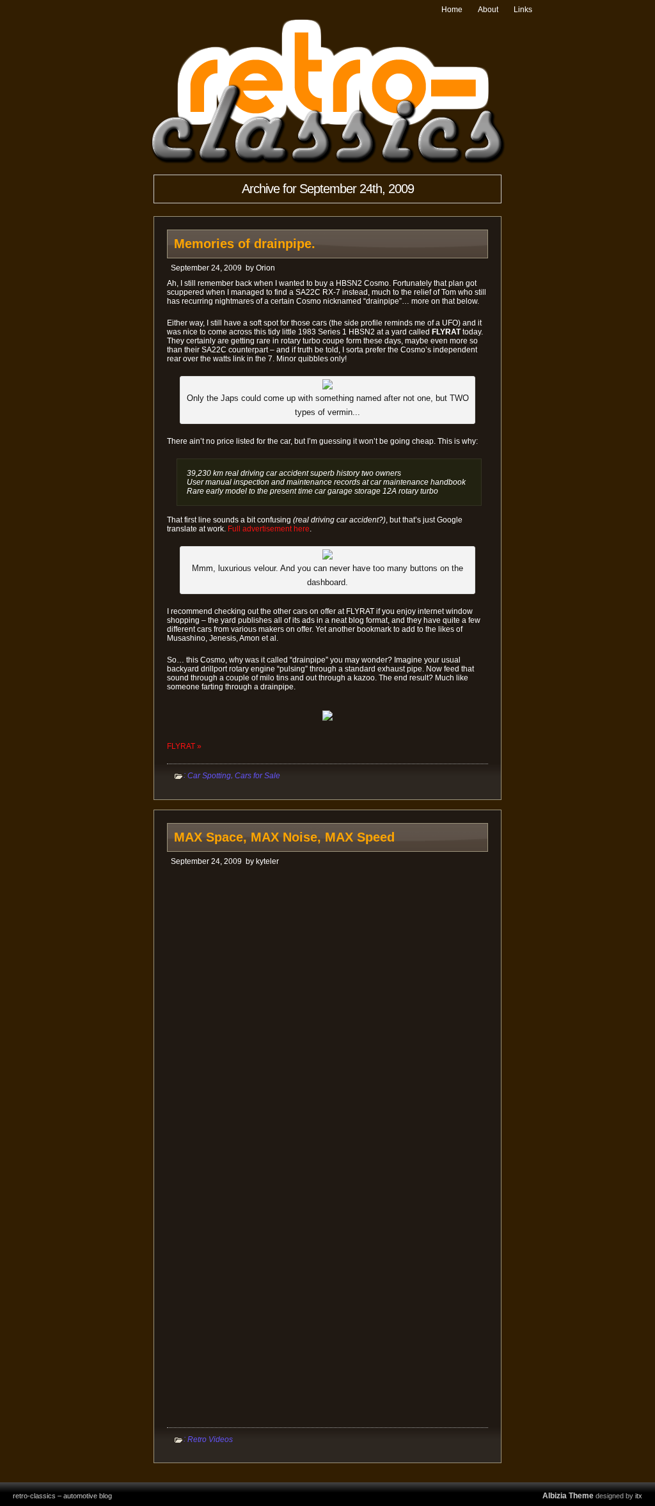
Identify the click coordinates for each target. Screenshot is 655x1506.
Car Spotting (209, 775)
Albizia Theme (568, 1496)
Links (523, 9)
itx (638, 1496)
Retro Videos (210, 1438)
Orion (265, 267)
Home (451, 9)
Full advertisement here (269, 528)
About (488, 9)
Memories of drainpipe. (244, 244)
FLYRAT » (184, 746)
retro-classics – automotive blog (62, 1496)
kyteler (267, 861)
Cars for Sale (257, 775)
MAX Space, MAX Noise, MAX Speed (284, 837)
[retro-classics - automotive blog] (327, 161)
